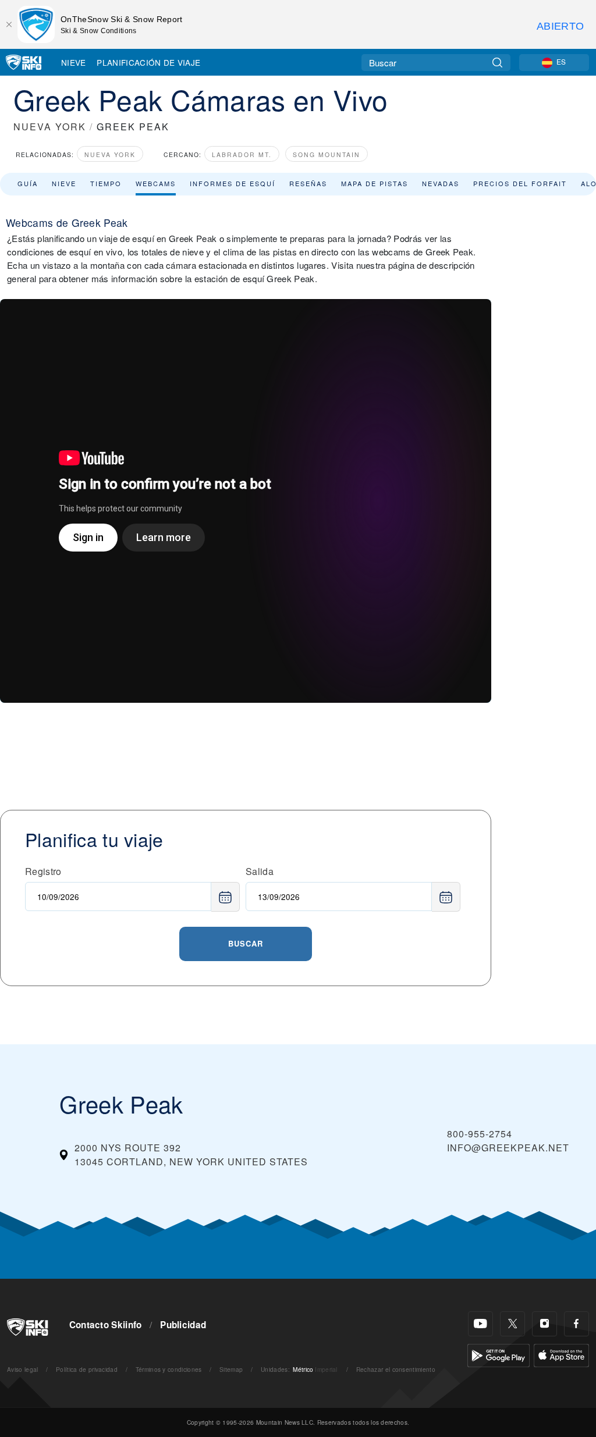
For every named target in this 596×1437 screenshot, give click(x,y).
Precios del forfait (520, 183)
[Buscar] (497, 62)
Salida (260, 871)
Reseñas (308, 183)
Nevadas (440, 183)
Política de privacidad (87, 1369)
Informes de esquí (232, 183)
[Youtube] (480, 1323)
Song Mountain (326, 154)
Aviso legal (22, 1369)
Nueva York (110, 154)
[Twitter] (512, 1323)
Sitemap (231, 1369)
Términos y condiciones (169, 1369)
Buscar (245, 943)
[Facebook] (576, 1323)
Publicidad (183, 1324)
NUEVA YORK (49, 126)
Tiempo (106, 183)
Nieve (73, 62)
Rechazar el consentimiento (395, 1369)
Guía (27, 183)
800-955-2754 (479, 1133)
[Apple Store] (561, 1354)
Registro (43, 871)
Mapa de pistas (374, 183)
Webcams (156, 183)
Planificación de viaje (148, 62)
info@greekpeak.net (508, 1147)
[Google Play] (498, 1354)
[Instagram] (544, 1323)
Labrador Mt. (242, 154)
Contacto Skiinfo (105, 1324)
